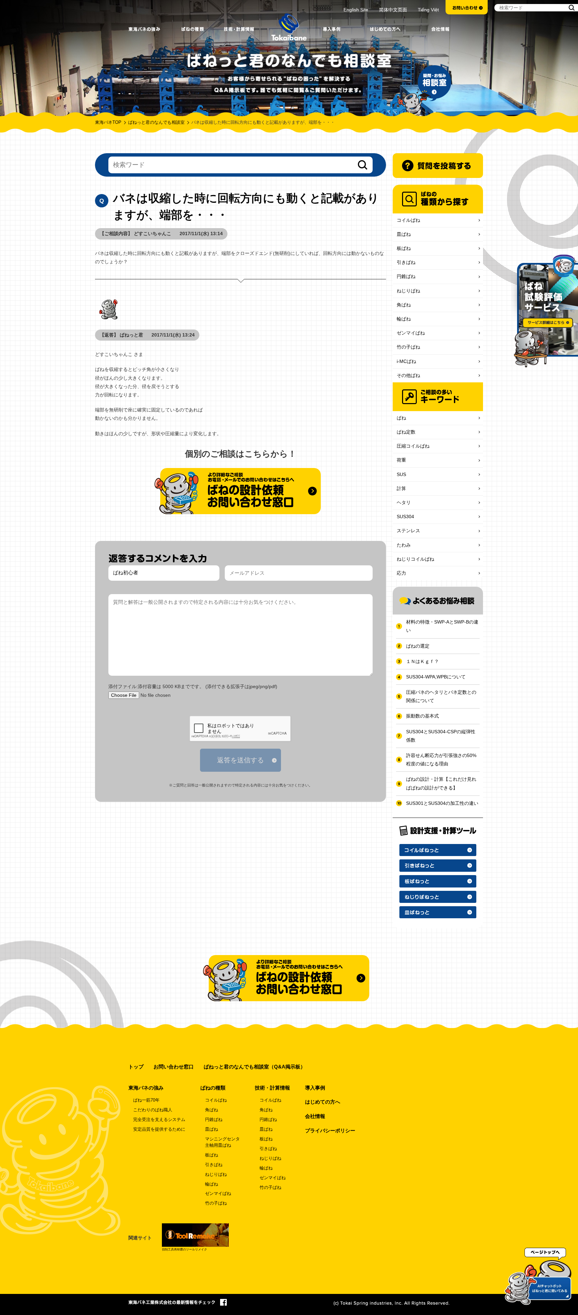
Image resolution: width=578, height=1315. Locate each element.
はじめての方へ (322, 1102)
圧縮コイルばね (413, 446)
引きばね (406, 262)
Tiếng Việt (428, 9)
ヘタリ (404, 502)
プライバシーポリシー (330, 1130)
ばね (401, 417)
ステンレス (408, 530)
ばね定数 (406, 432)
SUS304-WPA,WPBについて (436, 676)
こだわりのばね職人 (152, 1110)
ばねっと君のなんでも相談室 (156, 122)
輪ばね (404, 318)
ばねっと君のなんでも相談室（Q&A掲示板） (254, 1066)
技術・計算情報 (272, 1088)
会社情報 (315, 1116)
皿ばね (404, 234)
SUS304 (405, 516)
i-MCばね (406, 361)
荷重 (401, 460)
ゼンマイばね (411, 333)
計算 (401, 488)
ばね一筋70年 (146, 1100)
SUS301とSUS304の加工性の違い (442, 803)
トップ (135, 1066)
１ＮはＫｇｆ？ (422, 661)
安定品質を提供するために (159, 1129)
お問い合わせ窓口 (174, 1066)
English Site (356, 9)
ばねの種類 (212, 1088)
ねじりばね (408, 290)
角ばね (404, 304)
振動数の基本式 (422, 716)
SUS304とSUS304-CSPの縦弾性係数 (440, 736)
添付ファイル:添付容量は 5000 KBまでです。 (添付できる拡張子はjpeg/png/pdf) (192, 686)
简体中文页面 (393, 9)
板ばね (404, 248)
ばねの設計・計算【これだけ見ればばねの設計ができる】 (441, 783)
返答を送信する (240, 760)
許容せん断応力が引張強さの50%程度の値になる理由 (441, 759)
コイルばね (408, 220)
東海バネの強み (146, 1088)
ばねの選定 (417, 646)
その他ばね (408, 375)
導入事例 (315, 1088)
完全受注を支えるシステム (159, 1119)
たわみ (404, 545)
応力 (401, 573)
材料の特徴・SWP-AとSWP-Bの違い (442, 626)
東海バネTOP (108, 122)
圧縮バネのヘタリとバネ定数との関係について (441, 696)
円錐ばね (406, 276)
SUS (401, 474)
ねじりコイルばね (415, 559)
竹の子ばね (408, 347)
